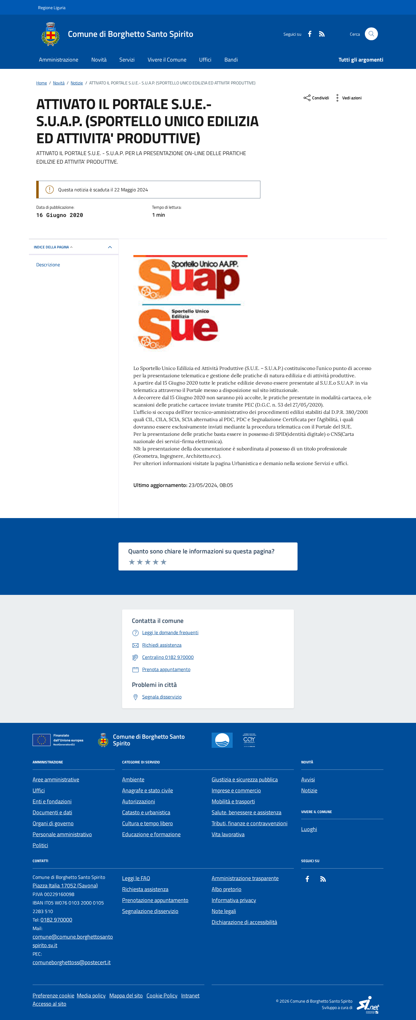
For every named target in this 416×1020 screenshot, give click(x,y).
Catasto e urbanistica (146, 812)
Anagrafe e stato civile (147, 790)
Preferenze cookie (53, 995)
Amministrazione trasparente (245, 878)
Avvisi (308, 779)
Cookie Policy (162, 995)
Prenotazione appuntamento (155, 900)
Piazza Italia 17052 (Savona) (65, 885)
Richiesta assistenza (145, 889)
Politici (40, 845)
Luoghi (309, 829)
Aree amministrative (56, 779)
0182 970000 (56, 919)
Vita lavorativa (228, 834)
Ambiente (133, 779)
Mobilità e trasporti (233, 801)
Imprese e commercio (236, 790)
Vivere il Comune (167, 59)
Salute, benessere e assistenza (246, 812)
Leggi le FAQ (136, 878)
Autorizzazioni (138, 801)
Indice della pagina (51, 247)
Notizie (309, 790)
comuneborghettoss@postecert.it (72, 962)
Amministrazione (58, 59)
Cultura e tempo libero (147, 823)
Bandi (231, 59)
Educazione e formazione (151, 834)
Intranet (190, 995)
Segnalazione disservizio (150, 911)
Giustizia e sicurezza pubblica (245, 779)
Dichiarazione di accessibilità (244, 922)
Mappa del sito (126, 995)
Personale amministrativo (62, 834)
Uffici (205, 59)
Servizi (127, 59)
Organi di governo (53, 823)
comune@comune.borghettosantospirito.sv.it (73, 941)
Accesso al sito (49, 1004)
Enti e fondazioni (52, 801)
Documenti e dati (52, 812)
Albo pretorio (226, 889)
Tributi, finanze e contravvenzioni (249, 823)
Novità (99, 59)
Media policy (91, 995)
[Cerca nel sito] (371, 34)
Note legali (224, 911)
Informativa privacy (234, 900)
